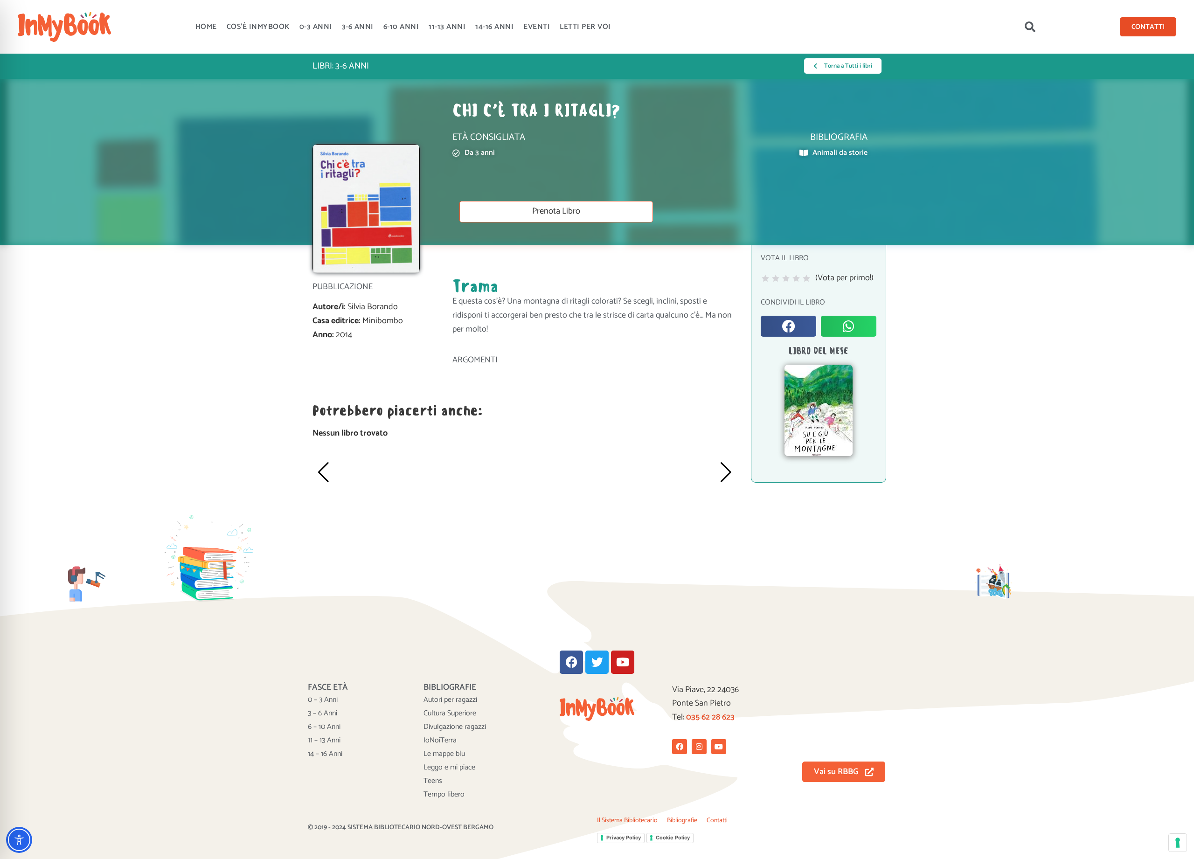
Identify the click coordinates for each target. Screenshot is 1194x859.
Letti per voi (585, 27)
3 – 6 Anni (322, 713)
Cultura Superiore (449, 713)
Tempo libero (444, 795)
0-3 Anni (315, 27)
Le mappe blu (444, 754)
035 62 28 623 (710, 717)
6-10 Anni (401, 27)
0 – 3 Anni (323, 700)
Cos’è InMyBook (258, 27)
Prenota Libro (556, 211)
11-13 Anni (447, 27)
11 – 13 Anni (324, 740)
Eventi (536, 27)
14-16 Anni (494, 27)
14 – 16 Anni (325, 754)
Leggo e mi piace (449, 768)
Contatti (717, 820)
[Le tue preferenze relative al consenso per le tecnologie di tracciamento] (1178, 843)
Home (206, 27)
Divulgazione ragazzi (454, 727)
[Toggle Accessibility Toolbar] (19, 840)
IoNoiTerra (440, 740)
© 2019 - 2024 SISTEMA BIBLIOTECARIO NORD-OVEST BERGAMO (400, 827)
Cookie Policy (673, 837)
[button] (1030, 27)
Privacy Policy (623, 837)
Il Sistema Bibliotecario (627, 820)
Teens (432, 781)
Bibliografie (682, 820)
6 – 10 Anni (324, 727)
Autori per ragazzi (450, 700)
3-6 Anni (358, 27)
